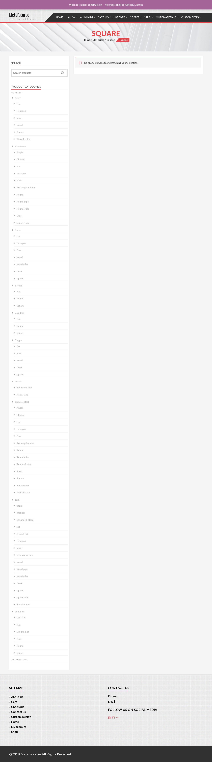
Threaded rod (23, 492)
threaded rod (23, 604)
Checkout (17, 707)
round (20, 125)
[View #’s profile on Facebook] (109, 717)
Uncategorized (19, 659)
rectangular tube (25, 555)
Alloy (71, 17)
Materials (98, 39)
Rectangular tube (25, 443)
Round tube (23, 457)
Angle (20, 152)
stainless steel (22, 402)
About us (17, 697)
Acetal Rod (22, 394)
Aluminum (86, 17)
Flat (18, 104)
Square (20, 132)
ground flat (22, 534)
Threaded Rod (24, 139)
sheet (19, 271)
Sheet (19, 215)
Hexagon (21, 111)
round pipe (22, 569)
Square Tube (23, 223)
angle (19, 505)
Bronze (120, 17)
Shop (14, 731)
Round (20, 194)
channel (21, 512)
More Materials (166, 17)
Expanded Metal (25, 520)
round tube (22, 264)
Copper (134, 17)
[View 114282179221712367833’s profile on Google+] (117, 717)
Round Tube (23, 208)
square (20, 278)
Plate (19, 180)
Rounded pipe (24, 464)
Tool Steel (20, 611)
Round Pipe (23, 201)
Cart (14, 702)
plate (19, 118)
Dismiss (138, 4)
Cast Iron (104, 17)
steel (147, 17)
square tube (22, 597)
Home (59, 17)
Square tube (23, 485)
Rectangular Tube (26, 187)
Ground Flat (23, 631)
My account (18, 726)
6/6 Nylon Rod (24, 387)
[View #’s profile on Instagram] (113, 717)
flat (18, 346)
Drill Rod (21, 617)
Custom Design (190, 17)
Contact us (18, 712)
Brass (110, 39)
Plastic (18, 381)
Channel (21, 159)
